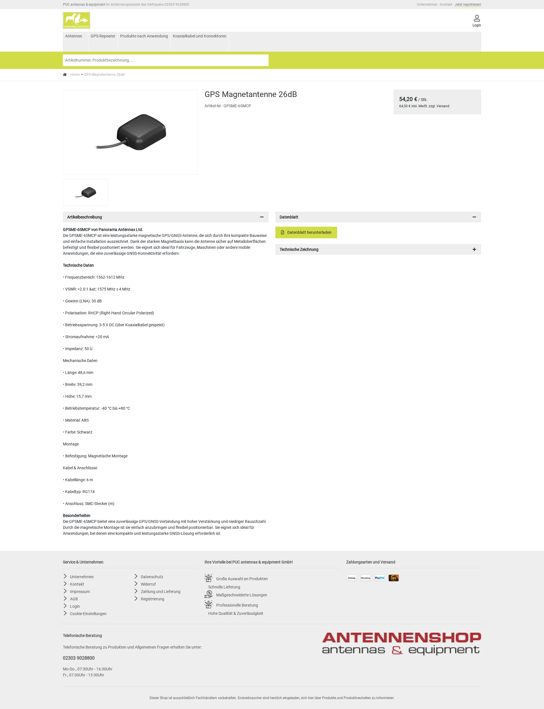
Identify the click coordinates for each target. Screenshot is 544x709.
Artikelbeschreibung (84, 217)
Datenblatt (289, 217)
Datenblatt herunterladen (309, 232)
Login (75, 606)
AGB (74, 599)
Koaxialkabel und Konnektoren (199, 36)
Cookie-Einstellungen (88, 613)
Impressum (80, 591)
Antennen (73, 36)
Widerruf (148, 584)
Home (74, 75)
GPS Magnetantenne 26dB (104, 75)
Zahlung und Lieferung (160, 591)
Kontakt (446, 5)
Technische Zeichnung (299, 249)
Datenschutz (152, 576)
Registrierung (152, 599)
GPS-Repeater (103, 36)
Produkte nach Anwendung (144, 36)
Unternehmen (427, 5)
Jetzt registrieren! (468, 5)
